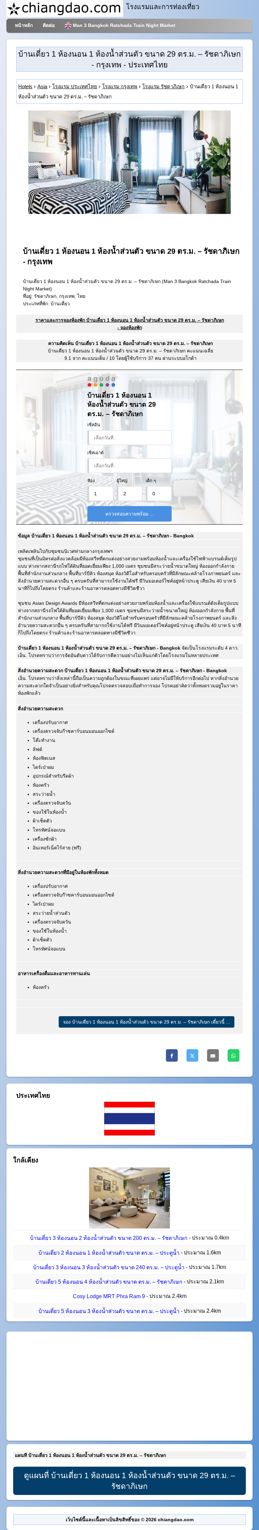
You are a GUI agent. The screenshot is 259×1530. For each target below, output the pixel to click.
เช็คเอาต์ (95, 452)
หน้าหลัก (24, 25)
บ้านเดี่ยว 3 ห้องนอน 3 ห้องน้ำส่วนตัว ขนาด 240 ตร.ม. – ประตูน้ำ (108, 1267)
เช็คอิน (93, 425)
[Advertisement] (129, 1386)
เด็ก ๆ (151, 480)
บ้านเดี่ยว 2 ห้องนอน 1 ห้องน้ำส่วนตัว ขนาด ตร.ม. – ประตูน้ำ (108, 1253)
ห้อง (91, 480)
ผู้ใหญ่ (122, 480)
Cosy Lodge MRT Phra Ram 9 (109, 1297)
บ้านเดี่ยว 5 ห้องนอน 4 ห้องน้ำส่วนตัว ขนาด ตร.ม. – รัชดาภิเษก (108, 1282)
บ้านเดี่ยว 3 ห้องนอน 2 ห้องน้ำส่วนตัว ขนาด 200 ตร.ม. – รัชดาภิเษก (109, 1238)
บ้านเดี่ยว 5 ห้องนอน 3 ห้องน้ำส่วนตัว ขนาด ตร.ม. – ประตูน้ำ (108, 1311)
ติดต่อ (49, 25)
